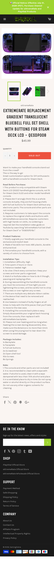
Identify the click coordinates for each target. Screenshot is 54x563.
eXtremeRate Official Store (16, 469)
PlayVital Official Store (14, 465)
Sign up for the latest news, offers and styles (24, 435)
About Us (7, 520)
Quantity (7, 149)
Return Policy (9, 501)
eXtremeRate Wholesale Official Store (21, 473)
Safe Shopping (10, 492)
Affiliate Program (11, 529)
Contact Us (8, 525)
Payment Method (11, 488)
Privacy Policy (9, 538)
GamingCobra (15, 547)
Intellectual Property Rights (16, 533)
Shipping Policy (10, 497)
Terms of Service (11, 506)
